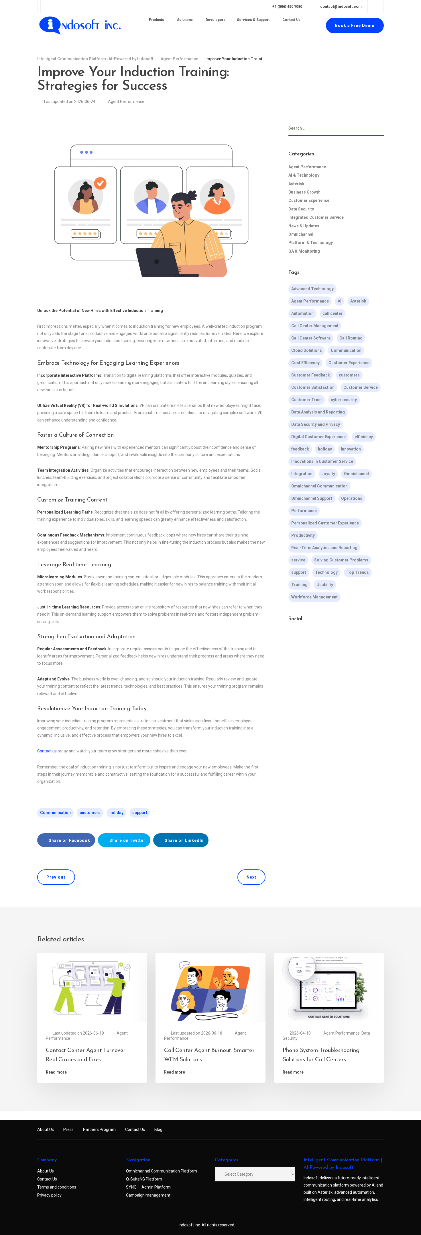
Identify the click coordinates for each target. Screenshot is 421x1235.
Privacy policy (49, 1195)
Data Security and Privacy (315, 424)
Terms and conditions (56, 1187)
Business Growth (304, 192)
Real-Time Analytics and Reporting (324, 548)
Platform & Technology (310, 243)
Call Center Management (315, 326)
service (298, 560)
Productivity (303, 535)
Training (299, 585)
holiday (116, 812)
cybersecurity (344, 400)
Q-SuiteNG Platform (144, 1179)
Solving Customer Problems (341, 560)
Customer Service (360, 387)
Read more (56, 1072)
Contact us (47, 751)
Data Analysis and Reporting (318, 412)
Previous (56, 877)
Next (251, 877)
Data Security (301, 209)
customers (90, 812)
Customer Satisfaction (313, 387)
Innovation (351, 449)
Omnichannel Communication (319, 486)
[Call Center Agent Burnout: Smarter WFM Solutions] (210, 988)
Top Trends (358, 572)
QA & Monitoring (304, 251)
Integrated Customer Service (316, 217)
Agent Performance (126, 101)
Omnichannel (300, 234)
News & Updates (303, 226)
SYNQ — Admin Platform (148, 1187)
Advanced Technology (312, 289)
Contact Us (135, 1129)
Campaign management (148, 1195)
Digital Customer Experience (318, 437)
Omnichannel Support (311, 498)
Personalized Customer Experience (325, 523)
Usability (324, 585)
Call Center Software (310, 338)
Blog (158, 1129)
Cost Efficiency (305, 363)
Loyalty (328, 474)
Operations (351, 498)
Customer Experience (308, 200)
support (139, 812)
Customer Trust (306, 400)
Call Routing (351, 338)
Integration (301, 474)
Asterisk (296, 184)
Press (68, 1129)
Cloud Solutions (306, 350)
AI (339, 301)
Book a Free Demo (355, 25)
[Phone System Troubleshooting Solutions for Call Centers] (328, 988)
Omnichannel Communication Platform (161, 1171)
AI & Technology (303, 175)
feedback (300, 449)
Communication (55, 812)
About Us (45, 1129)
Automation (302, 313)
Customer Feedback (310, 375)
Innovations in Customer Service (322, 461)
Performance (304, 511)
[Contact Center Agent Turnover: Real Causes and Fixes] (92, 988)
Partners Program (99, 1129)
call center (332, 313)
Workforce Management (314, 597)
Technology (326, 572)
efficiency (364, 437)
